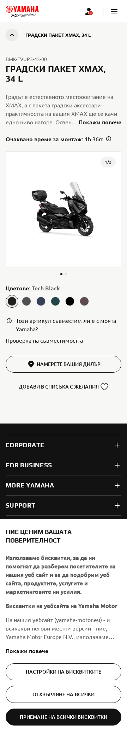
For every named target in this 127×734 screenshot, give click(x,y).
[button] (114, 11)
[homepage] (22, 11)
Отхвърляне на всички (63, 694)
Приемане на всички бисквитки (64, 717)
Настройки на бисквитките (63, 671)
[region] (63, 626)
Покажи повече (27, 651)
